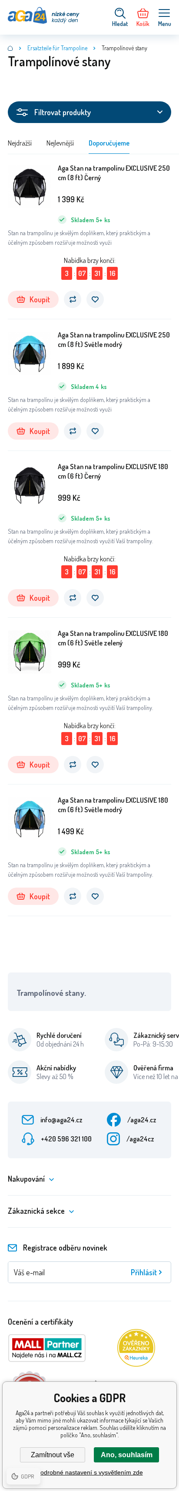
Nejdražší (20, 143)
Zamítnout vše (52, 1455)
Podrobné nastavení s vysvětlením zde (89, 1472)
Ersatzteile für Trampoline (57, 48)
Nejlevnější (60, 143)
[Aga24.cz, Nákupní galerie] (10, 48)
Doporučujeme (109, 143)
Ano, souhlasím (126, 1455)
